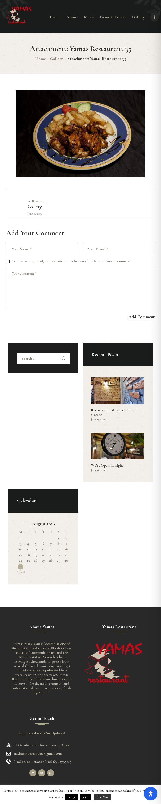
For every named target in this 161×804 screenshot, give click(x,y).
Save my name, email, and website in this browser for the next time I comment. (71, 261)
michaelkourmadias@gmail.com (38, 753)
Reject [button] (85, 797)
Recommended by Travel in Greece (112, 412)
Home (40, 58)
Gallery (56, 58)
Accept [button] (71, 797)
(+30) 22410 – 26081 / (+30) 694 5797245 (42, 761)
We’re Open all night (107, 465)
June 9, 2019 (98, 419)
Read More (102, 797)
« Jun (21, 571)
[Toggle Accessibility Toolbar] (150, 793)
